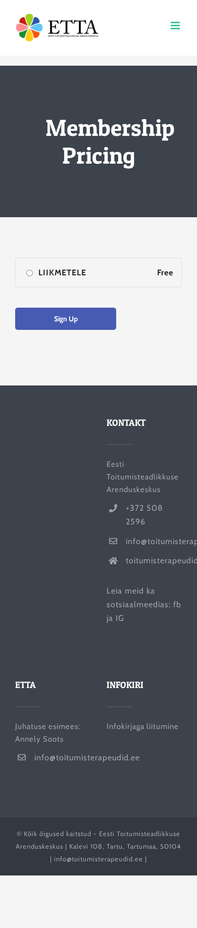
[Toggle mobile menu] (176, 25)
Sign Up (66, 318)
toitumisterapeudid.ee (154, 560)
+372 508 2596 (144, 514)
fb (177, 604)
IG (120, 618)
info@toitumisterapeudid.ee (154, 541)
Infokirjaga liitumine (143, 726)
